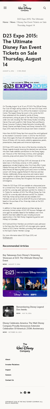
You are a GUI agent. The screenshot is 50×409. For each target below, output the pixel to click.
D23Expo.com (7, 238)
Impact (8, 370)
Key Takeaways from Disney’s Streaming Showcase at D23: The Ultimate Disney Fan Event (23, 258)
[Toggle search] (45, 8)
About (7, 359)
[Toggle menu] (5, 8)
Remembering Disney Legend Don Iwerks (30, 308)
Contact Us (9, 380)
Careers (8, 375)
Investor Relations (12, 365)
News (12, 22)
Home (5, 22)
